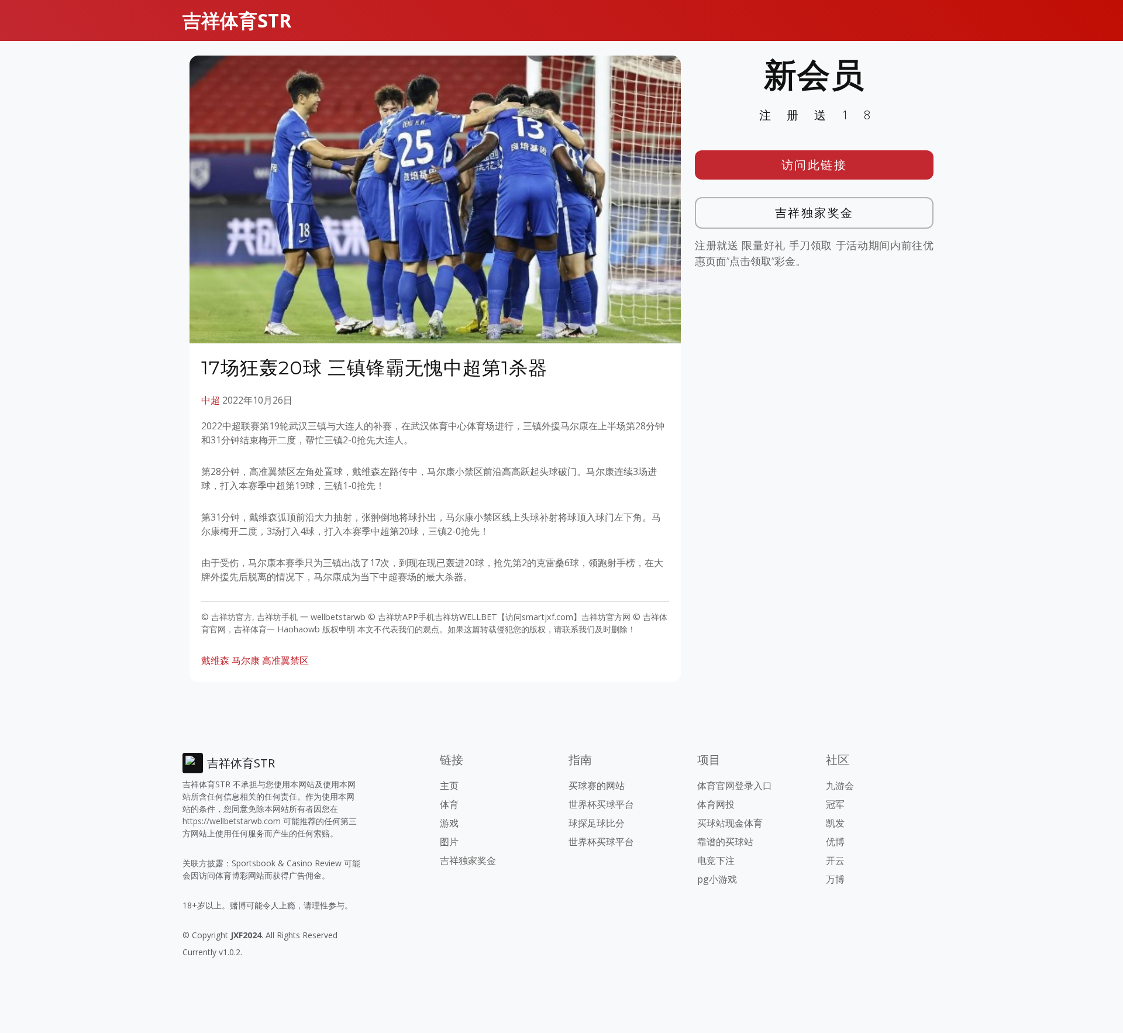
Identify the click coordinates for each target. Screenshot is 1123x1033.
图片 (449, 841)
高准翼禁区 (285, 660)
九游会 (840, 785)
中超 (210, 400)
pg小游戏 (717, 879)
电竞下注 (716, 860)
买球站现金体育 (730, 823)
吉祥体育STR (236, 20)
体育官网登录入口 (734, 785)
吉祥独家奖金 (814, 213)
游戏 (449, 823)
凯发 (835, 823)
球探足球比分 (597, 823)
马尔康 (246, 660)
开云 (835, 860)
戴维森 (215, 660)
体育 (449, 804)
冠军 (835, 804)
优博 (835, 841)
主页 (449, 785)
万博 (835, 879)
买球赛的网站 (597, 785)
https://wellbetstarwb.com (231, 821)
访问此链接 (814, 165)
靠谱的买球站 (725, 841)
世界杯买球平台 (601, 804)
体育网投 (716, 804)
